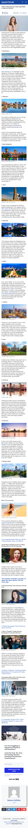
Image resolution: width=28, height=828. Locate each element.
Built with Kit (14, 779)
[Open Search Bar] (22, 2)
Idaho (12, 290)
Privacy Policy (7, 818)
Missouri (4, 444)
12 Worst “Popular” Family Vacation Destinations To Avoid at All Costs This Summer (13, 672)
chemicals (15, 125)
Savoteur (7, 2)
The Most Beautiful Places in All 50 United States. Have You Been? (13, 540)
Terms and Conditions (18, 818)
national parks (6, 522)
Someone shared (7, 293)
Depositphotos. (16, 823)
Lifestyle (24, 13)
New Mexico (5, 71)
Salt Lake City (6, 209)
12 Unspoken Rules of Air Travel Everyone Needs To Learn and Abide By (12, 721)
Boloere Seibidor (6, 13)
